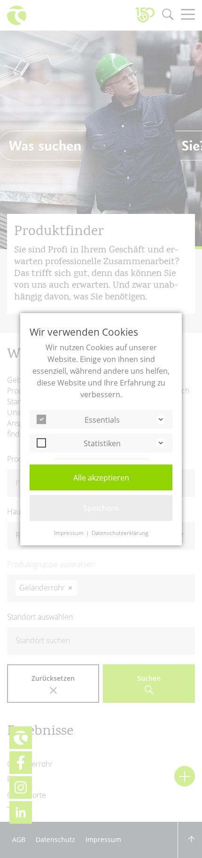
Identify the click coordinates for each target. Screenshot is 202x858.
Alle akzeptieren (101, 477)
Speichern (101, 508)
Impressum (69, 533)
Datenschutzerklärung (120, 533)
